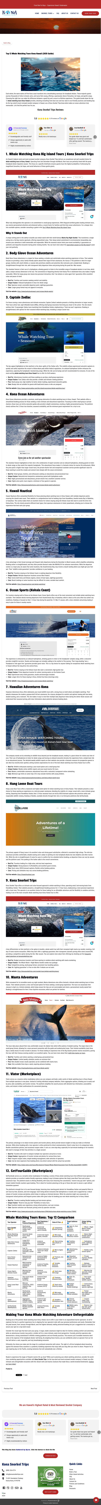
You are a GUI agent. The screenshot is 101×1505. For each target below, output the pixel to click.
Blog (70, 1486)
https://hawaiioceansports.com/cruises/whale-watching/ (35, 681)
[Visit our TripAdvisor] (17, 1488)
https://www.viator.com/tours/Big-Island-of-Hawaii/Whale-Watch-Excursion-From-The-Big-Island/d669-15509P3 (52, 1165)
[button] (5, 136)
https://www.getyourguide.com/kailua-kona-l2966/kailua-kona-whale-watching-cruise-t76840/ (46, 1211)
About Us (64, 13)
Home (37, 13)
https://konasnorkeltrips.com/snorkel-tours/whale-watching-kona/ (38, 971)
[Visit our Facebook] (4, 1488)
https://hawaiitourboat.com (26, 874)
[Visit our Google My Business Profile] (8, 1488)
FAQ (58, 13)
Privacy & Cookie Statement (50, 1503)
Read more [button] (72, 143)
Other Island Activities (76, 1474)
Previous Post (8, 1389)
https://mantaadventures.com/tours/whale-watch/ (33, 1068)
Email (26, 1375)
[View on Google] (41, 129)
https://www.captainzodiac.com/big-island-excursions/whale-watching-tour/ (41, 388)
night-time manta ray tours (76, 1053)
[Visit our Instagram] (12, 1488)
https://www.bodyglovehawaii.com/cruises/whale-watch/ (35, 291)
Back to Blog (7, 43)
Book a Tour (73, 1472)
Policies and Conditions (76, 1484)
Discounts (72, 1488)
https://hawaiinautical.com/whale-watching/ (31, 584)
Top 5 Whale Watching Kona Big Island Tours (57, 227)
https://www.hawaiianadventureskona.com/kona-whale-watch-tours (38, 778)
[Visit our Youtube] (21, 1488)
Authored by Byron (23, 1450)
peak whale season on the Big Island (78, 245)
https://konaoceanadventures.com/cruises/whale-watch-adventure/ (38, 485)
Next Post (94, 1389)
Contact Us (74, 13)
